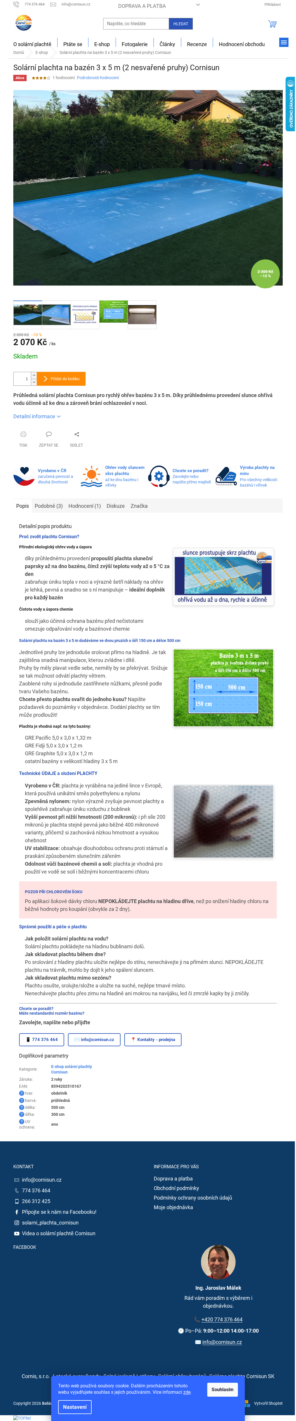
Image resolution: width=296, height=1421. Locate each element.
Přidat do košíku (65, 378)
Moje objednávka (173, 1207)
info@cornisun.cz (42, 1180)
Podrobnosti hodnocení (98, 77)
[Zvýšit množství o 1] (34, 375)
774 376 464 (36, 1190)
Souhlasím (223, 1389)
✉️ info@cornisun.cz (94, 1039)
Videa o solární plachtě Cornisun (58, 1233)
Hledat (180, 23)
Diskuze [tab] (116, 506)
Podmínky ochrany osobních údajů (193, 1198)
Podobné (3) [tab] (49, 506)
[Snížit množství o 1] (34, 382)
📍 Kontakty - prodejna (153, 1039)
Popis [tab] (22, 506)
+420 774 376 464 (222, 1319)
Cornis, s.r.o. (36, 1376)
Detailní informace (34, 416)
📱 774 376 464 (41, 1039)
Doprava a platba (142, 6)
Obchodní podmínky (176, 1188)
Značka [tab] (139, 506)
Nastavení (75, 1407)
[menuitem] (32, 44)
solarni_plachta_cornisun (50, 1223)
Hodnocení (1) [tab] (85, 506)
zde (186, 1392)
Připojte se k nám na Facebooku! (59, 1212)
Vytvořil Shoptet (268, 1403)
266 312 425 (36, 1201)
